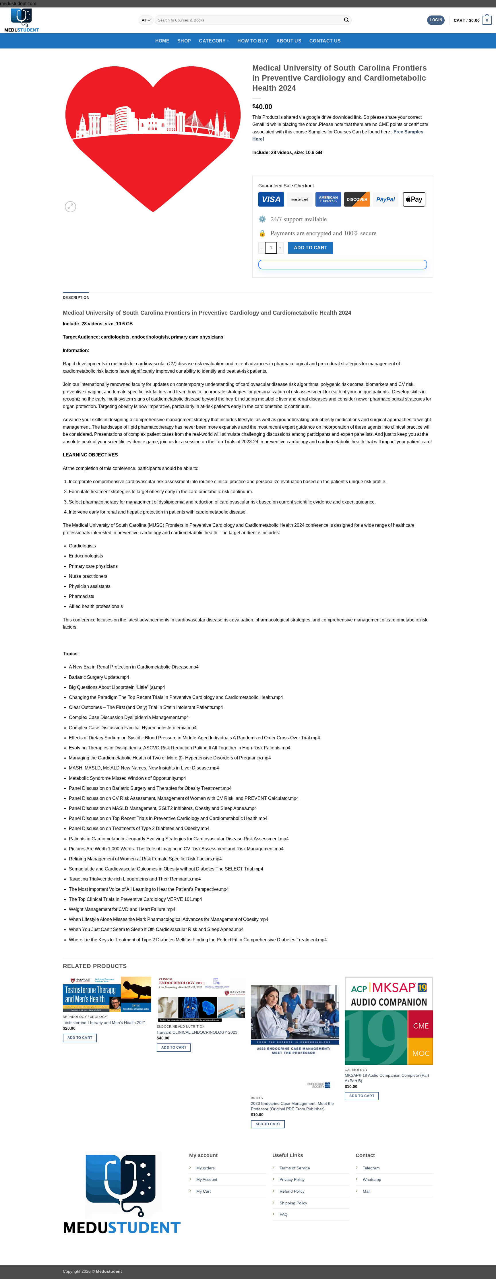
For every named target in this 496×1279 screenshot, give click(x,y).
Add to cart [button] (79, 1037)
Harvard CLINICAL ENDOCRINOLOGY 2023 (197, 1032)
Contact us (325, 40)
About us (289, 40)
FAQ (284, 1214)
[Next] (433, 1057)
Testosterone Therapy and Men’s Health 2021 (104, 1022)
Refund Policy (292, 1191)
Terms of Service (295, 1168)
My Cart (203, 1191)
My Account (206, 1179)
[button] (436, 20)
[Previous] (63, 1057)
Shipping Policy (293, 1203)
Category (212, 40)
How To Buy (252, 40)
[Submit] (346, 20)
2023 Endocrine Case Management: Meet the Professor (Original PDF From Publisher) (292, 1106)
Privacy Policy (292, 1179)
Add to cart (311, 247)
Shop (184, 40)
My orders (205, 1168)
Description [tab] (76, 298)
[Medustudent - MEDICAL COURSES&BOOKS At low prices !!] (33, 20)
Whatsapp (372, 1179)
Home (162, 40)
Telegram (371, 1168)
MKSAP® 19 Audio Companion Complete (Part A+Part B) (387, 1078)
